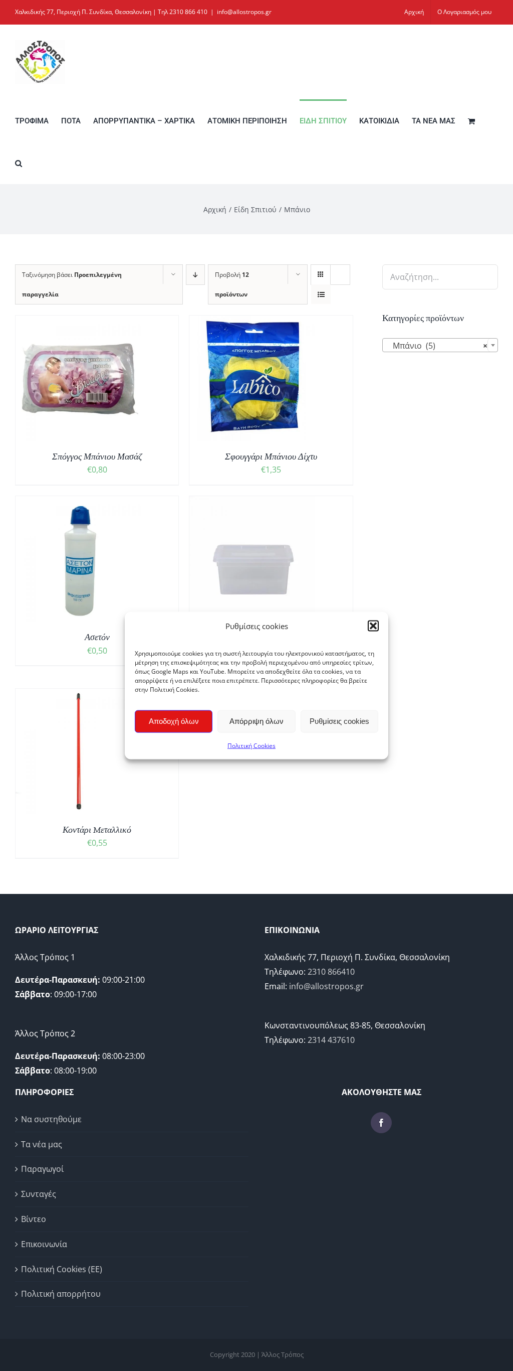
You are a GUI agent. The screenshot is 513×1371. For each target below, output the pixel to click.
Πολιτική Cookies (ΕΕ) (61, 1269)
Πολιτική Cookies (251, 745)
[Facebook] (381, 1122)
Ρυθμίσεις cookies (339, 721)
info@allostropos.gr (244, 12)
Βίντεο (33, 1219)
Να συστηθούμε (51, 1119)
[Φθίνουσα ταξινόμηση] (195, 274)
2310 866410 (331, 971)
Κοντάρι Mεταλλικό (97, 829)
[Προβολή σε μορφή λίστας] (321, 294)
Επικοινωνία (44, 1244)
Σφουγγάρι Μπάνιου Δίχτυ (271, 456)
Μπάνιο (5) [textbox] (437, 345)
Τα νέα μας (41, 1144)
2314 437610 (331, 1039)
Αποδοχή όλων (174, 721)
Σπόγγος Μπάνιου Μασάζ (97, 456)
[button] (373, 626)
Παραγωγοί (42, 1168)
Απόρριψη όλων (256, 721)
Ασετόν (97, 637)
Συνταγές (38, 1193)
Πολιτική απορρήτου (61, 1293)
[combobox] (440, 345)
